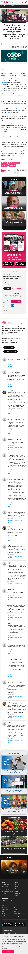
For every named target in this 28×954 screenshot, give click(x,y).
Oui (5, 281)
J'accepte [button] (8, 951)
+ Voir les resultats (16, 288)
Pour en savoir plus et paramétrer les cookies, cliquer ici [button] (13, 947)
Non (6, 282)
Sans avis (7, 284)
